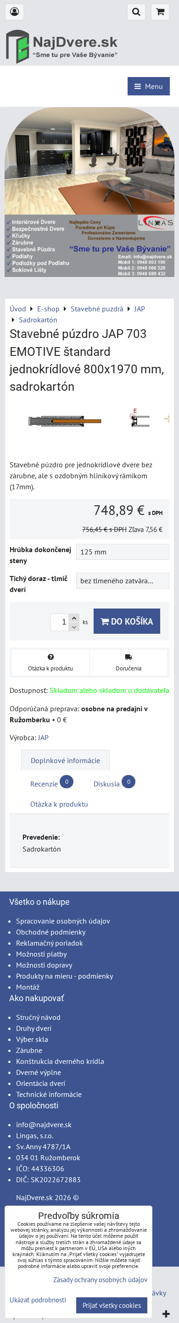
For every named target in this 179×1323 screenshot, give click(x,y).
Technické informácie (49, 1094)
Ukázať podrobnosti (38, 1300)
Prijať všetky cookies (112, 1305)
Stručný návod (38, 1017)
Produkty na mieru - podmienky (64, 975)
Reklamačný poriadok (49, 942)
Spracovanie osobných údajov (63, 920)
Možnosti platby (41, 953)
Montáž (27, 986)
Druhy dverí (33, 1028)
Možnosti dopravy (44, 964)
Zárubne (29, 1050)
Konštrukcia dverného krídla (60, 1061)
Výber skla (32, 1039)
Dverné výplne (38, 1072)
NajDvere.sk (34, 1197)
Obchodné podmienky (50, 931)
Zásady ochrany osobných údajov (100, 1279)
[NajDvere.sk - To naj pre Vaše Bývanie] (89, 274)
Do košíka (131, 621)
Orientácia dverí (40, 1083)
